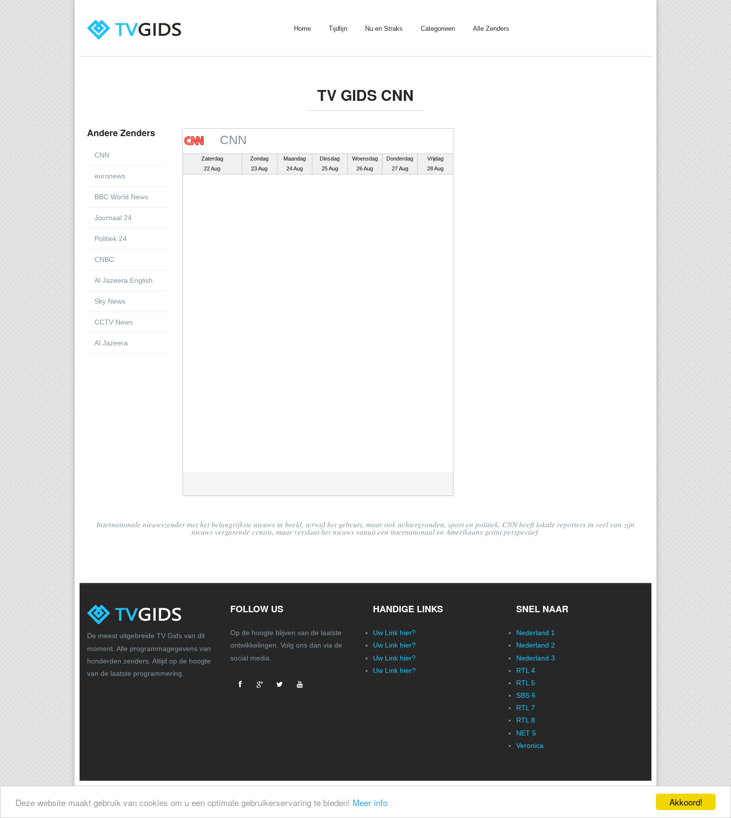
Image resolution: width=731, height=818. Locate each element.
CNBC (104, 259)
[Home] (148, 21)
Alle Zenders (491, 28)
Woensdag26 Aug (365, 163)
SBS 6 (526, 695)
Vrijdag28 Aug (435, 163)
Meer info (370, 802)
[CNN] (196, 140)
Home (302, 28)
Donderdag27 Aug (399, 163)
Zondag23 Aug (259, 163)
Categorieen (438, 28)
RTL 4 (525, 670)
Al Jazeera (111, 343)
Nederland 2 (535, 645)
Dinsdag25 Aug (330, 163)
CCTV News (113, 322)
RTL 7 (525, 708)
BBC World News (121, 197)
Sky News (109, 301)
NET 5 (526, 733)
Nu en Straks (384, 28)
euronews (109, 176)
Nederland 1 (535, 633)
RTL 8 (525, 720)
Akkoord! (686, 802)
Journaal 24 (113, 218)
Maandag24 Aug (294, 163)
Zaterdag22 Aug (212, 163)
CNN (101, 155)
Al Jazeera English (123, 280)
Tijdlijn (338, 28)
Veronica (530, 745)
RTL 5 (525, 683)
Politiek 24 (110, 239)
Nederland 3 (535, 658)
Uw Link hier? (394, 633)
